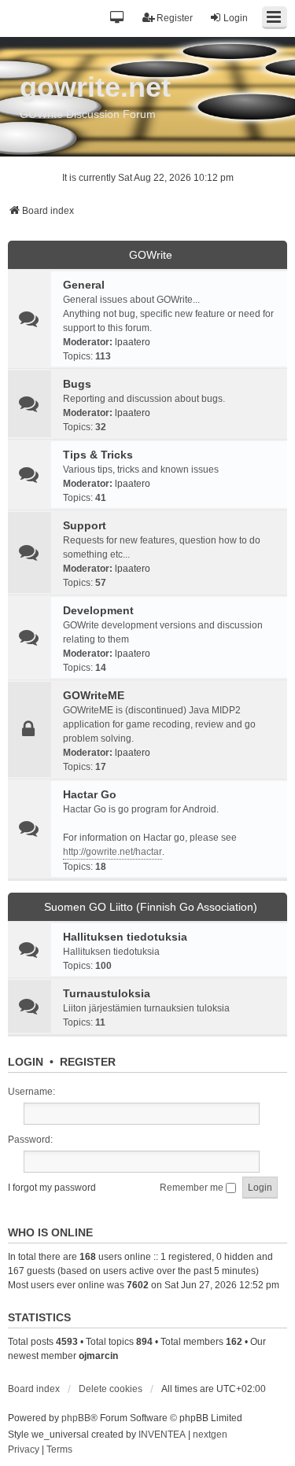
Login (25, 1061)
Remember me (193, 1187)
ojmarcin (98, 1355)
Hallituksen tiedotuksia (125, 936)
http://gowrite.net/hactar (112, 851)
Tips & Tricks (98, 454)
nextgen (210, 1434)
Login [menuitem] (235, 18)
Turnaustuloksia (106, 993)
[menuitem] (23, 1450)
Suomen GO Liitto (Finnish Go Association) (150, 907)
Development (98, 610)
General (84, 284)
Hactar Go (89, 794)
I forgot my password (52, 1187)
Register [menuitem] (175, 18)
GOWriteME (93, 695)
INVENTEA (162, 1434)
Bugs (77, 384)
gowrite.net (95, 87)
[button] (117, 18)
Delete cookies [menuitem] (110, 1388)
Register (88, 1061)
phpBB (75, 1418)
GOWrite (150, 255)
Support (84, 525)
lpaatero (132, 342)
